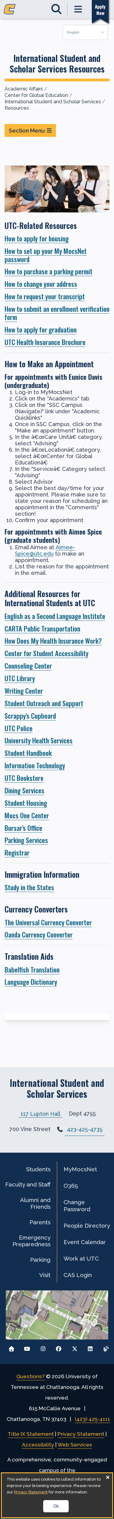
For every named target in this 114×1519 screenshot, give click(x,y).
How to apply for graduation (41, 329)
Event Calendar (85, 1242)
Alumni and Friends (35, 1203)
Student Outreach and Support (44, 703)
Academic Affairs (24, 89)
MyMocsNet (80, 1169)
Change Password (77, 1205)
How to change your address (41, 284)
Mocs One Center (27, 815)
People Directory (87, 1225)
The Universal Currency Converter (48, 922)
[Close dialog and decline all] (107, 1477)
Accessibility (38, 1445)
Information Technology (35, 765)
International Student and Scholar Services (53, 102)
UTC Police (19, 728)
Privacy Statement (80, 1434)
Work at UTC (81, 1258)
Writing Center (24, 690)
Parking (40, 1259)
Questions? (30, 1376)
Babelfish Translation (32, 969)
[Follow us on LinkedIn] (90, 1347)
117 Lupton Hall (40, 1113)
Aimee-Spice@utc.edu (45, 550)
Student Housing (26, 803)
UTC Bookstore (24, 778)
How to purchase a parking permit (48, 271)
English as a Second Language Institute (55, 616)
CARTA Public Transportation (42, 628)
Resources (17, 108)
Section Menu (27, 130)
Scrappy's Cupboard (30, 715)
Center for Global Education (36, 95)
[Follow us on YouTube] (27, 1347)
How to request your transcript (45, 296)
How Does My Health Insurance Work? (53, 640)
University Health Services (39, 740)
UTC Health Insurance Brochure (45, 342)
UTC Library (20, 678)
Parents (39, 1222)
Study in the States (29, 887)
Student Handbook (28, 753)
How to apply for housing (37, 238)
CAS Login (78, 1275)
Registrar (17, 852)
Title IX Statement (31, 1434)
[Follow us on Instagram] (43, 1347)
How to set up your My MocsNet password (46, 255)
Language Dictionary (31, 981)
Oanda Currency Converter (39, 934)
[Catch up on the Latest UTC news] (106, 1347)
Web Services (74, 1445)
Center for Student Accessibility (46, 653)
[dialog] (57, 1495)
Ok (56, 1506)
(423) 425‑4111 (92, 1419)
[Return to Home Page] (11, 1347)
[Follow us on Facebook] (59, 1347)
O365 (71, 1185)
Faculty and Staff (27, 1184)
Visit (44, 1275)
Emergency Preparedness (31, 1240)
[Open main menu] (78, 9)
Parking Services (26, 840)
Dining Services (24, 790)
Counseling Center (28, 665)
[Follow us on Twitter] (75, 1347)
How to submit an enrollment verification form (57, 313)
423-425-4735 (84, 1129)
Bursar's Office (23, 828)
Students (38, 1169)
